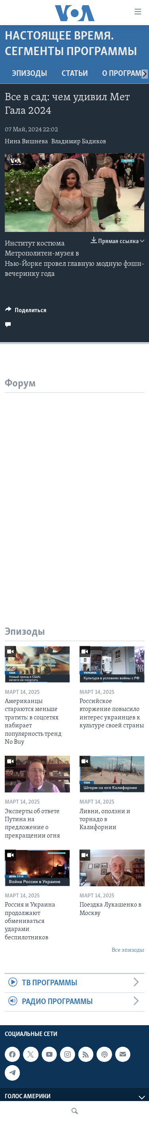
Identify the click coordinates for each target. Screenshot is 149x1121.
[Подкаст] (104, 1054)
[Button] (25, 312)
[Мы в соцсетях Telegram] (12, 1073)
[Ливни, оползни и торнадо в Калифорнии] (112, 774)
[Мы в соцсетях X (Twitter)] (30, 1054)
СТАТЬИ (75, 74)
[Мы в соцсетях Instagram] (67, 1054)
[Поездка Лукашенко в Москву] (112, 868)
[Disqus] (74, 492)
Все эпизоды (128, 950)
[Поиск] (75, 1111)
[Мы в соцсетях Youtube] (49, 1054)
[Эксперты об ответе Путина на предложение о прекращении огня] (37, 774)
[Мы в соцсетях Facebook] (12, 1054)
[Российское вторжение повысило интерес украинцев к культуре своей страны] (112, 664)
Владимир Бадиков (78, 142)
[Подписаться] (122, 1054)
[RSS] (85, 1054)
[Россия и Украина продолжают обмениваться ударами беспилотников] (37, 868)
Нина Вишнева (26, 142)
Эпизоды (29, 74)
